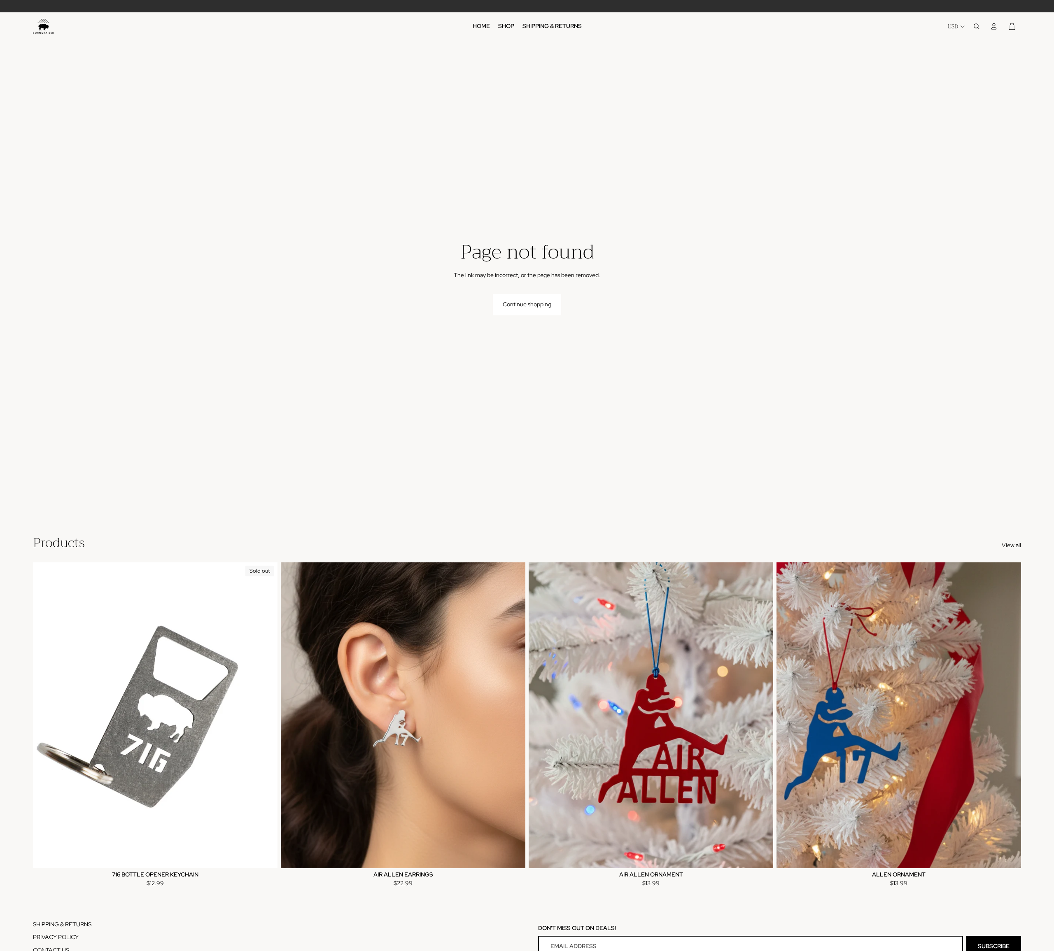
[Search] (977, 26)
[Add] (1008, 855)
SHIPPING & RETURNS (62, 924)
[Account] (994, 26)
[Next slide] (265, 715)
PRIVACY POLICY (56, 937)
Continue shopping (527, 304)
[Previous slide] (45, 715)
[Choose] (512, 855)
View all (1011, 545)
